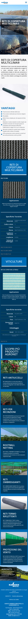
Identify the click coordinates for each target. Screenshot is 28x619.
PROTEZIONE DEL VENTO (12, 551)
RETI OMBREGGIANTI (11, 481)
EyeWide (17, 592)
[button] (26, 2)
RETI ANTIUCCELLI (12, 377)
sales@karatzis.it (16, 615)
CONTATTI (8, 596)
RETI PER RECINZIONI (9, 411)
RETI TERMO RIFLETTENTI (10, 515)
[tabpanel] (14, 213)
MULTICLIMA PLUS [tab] (6, 254)
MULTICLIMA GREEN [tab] (6, 250)
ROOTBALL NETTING (9, 446)
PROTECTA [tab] (4, 341)
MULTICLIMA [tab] (4, 178)
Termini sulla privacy (17, 596)
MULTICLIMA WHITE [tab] (6, 247)
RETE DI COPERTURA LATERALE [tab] (9, 270)
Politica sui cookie (14, 599)
